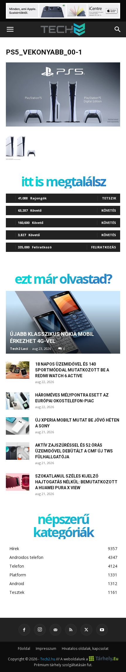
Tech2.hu (47, 659)
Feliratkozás (103, 247)
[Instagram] (40, 630)
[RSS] (71, 630)
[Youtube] (102, 630)
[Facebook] (24, 630)
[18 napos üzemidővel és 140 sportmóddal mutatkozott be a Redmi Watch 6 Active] (17, 370)
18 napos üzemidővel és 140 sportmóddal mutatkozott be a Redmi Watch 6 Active (72, 370)
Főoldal (24, 648)
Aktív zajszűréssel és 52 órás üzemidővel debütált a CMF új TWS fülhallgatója (74, 451)
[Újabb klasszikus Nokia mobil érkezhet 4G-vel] (63, 322)
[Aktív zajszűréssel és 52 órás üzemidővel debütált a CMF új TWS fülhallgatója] (17, 451)
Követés (108, 210)
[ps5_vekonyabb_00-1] (63, 125)
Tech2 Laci (19, 348)
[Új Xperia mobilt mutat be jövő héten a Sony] (17, 426)
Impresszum (46, 648)
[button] (10, 29)
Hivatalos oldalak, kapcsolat (85, 648)
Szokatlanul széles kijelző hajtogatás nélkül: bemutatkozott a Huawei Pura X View (76, 482)
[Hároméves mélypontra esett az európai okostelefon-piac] (17, 401)
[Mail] (55, 630)
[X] (86, 630)
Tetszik (109, 198)
